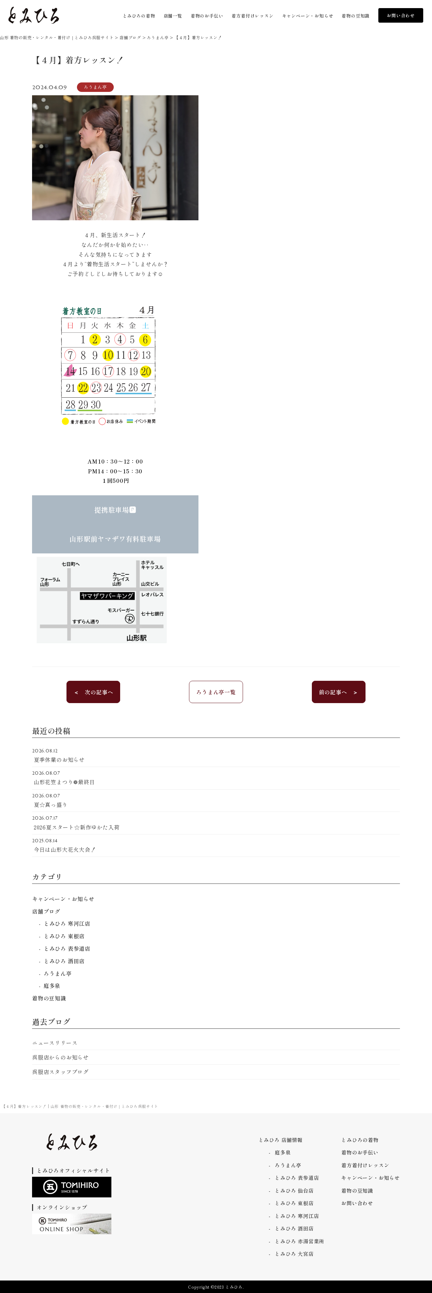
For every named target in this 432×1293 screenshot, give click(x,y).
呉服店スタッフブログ (60, 1072)
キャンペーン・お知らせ (63, 899)
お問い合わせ (401, 15)
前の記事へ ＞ (339, 692)
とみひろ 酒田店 (64, 961)
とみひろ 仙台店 (294, 1190)
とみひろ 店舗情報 (281, 1139)
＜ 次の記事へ (93, 692)
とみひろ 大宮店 (294, 1253)
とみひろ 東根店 (64, 936)
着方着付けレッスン (365, 1165)
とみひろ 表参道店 (67, 948)
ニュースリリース (54, 1043)
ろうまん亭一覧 (216, 692)
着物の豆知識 (49, 998)
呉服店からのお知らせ (60, 1057)
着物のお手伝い (360, 1152)
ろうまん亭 (58, 973)
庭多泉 (52, 985)
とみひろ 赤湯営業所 (299, 1241)
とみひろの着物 (360, 1139)
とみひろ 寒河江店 (67, 923)
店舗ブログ (46, 911)
